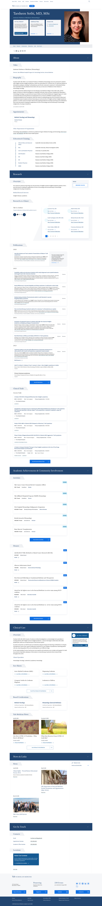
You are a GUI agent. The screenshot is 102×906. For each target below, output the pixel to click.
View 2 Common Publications (54, 231)
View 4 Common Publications (54, 222)
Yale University (30, 900)
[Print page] (25, 51)
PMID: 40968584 (17, 302)
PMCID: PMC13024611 (30, 259)
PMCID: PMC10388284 (49, 355)
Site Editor (29, 898)
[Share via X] (14, 51)
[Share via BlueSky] (20, 51)
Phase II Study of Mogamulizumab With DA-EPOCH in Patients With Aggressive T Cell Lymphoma (37, 435)
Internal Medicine (23, 131)
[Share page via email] (22, 51)
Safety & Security (77, 898)
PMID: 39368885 (28, 340)
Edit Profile (15, 869)
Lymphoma (16, 403)
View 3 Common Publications (77, 222)
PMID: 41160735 (17, 279)
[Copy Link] (88, 58)
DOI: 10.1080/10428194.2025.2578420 (27, 279)
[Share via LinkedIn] (18, 51)
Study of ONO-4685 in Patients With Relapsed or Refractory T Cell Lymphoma (33, 423)
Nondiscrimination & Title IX (64, 898)
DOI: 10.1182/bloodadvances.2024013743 (36, 329)
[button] (76, 26)
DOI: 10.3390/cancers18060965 (40, 259)
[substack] (88, 883)
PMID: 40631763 (42, 312)
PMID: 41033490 (38, 290)
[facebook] (80, 883)
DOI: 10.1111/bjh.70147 (25, 302)
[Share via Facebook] (16, 51)
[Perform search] (89, 1)
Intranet (13, 898)
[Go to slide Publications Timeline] (19, 214)
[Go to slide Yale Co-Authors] (17, 214)
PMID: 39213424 (17, 329)
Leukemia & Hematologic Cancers (20, 442)
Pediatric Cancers (17, 455)
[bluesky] (77, 883)
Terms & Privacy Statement (17, 900)
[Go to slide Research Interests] (14, 214)
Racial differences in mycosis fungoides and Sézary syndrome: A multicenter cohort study (36, 285)
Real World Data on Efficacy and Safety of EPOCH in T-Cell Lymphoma (31, 335)
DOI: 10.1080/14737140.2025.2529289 (51, 312)
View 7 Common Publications (54, 213)
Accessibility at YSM (46, 898)
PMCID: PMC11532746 (25, 329)
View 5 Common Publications (77, 213)
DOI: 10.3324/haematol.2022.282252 (21, 356)
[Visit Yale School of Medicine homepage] (22, 877)
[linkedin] (85, 883)
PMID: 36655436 (42, 355)
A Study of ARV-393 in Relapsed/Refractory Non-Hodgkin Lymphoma (31, 397)
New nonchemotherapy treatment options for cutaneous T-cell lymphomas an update (35, 309)
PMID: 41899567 (22, 259)
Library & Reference (47, 900)
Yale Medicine (20, 133)
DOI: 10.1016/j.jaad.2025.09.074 (47, 290)
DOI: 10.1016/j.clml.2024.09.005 (37, 340)
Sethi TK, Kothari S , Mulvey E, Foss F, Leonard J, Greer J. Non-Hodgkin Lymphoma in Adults (36, 365)
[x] (77, 886)
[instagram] (82, 883)
